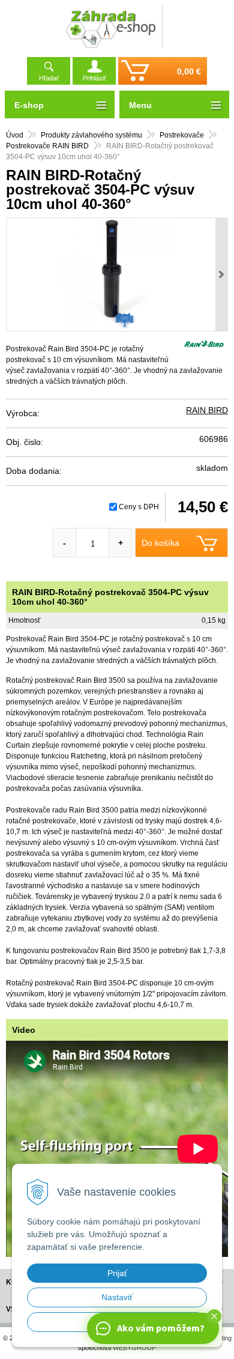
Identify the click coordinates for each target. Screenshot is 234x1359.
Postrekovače (182, 135)
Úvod (14, 135)
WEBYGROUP (134, 1347)
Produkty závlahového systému (91, 135)
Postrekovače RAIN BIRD (47, 146)
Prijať (117, 1273)
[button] (214, 1316)
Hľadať (49, 78)
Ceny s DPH (139, 507)
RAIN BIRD (207, 410)
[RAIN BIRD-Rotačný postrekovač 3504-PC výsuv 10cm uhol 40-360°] (117, 274)
